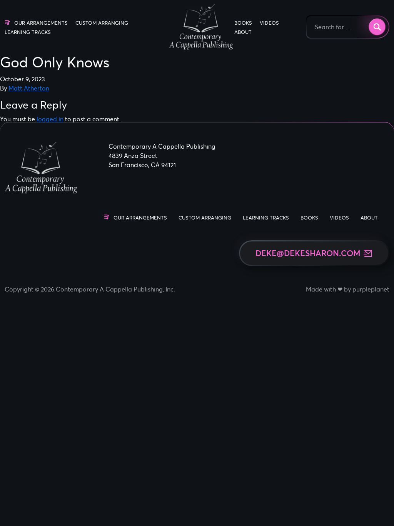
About (243, 32)
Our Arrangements (41, 23)
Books (243, 23)
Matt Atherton (28, 88)
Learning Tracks (28, 32)
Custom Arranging (101, 23)
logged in (50, 119)
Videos (269, 23)
